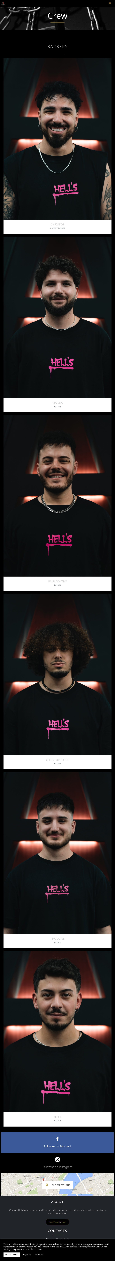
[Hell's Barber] (5, 4)
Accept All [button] (39, 1254)
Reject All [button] (27, 1254)
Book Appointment (57, 1222)
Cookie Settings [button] (12, 1254)
